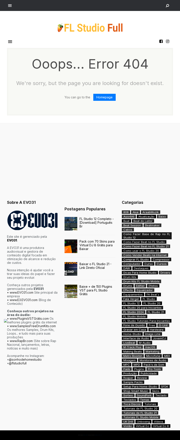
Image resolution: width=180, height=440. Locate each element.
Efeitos (153, 285)
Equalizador (145, 290)
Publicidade (149, 373)
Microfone (153, 356)
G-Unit (163, 325)
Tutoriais (150, 404)
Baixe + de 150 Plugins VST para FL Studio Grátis (95, 290)
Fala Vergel (131, 299)
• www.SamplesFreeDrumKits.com (31, 326)
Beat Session (132, 225)
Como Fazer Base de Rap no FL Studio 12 (146, 235)
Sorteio (128, 395)
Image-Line (152, 334)
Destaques (141, 268)
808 (126, 212)
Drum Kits (129, 277)
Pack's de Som (154, 364)
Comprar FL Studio (136, 259)
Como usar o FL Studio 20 (141, 250)
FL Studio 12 (131, 303)
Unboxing (143, 421)
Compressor (161, 259)
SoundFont (144, 395)
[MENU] (10, 5)
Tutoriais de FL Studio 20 (140, 408)
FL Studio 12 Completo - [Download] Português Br (96, 222)
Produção (130, 373)
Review (142, 378)
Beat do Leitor (143, 221)
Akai (136, 212)
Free (152, 325)
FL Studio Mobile (134, 316)
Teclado (161, 395)
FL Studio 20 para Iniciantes (142, 307)
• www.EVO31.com (20, 292)
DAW (126, 268)
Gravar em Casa (134, 329)
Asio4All (128, 216)
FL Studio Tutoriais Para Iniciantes (146, 321)
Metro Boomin (132, 356)
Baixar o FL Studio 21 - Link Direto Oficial (95, 266)
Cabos (127, 229)
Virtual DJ (142, 426)
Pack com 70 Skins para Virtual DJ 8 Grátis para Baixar (97, 245)
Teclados (129, 399)
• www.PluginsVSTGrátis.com (28, 318)
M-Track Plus (132, 347)
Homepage (104, 97)
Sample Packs (133, 382)
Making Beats (132, 351)
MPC (126, 364)
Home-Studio (132, 334)
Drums (127, 285)
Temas (144, 399)
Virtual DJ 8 (161, 426)
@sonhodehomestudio (25, 359)
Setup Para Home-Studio (140, 386)
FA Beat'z (153, 294)
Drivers (165, 272)
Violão (127, 426)
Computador (131, 264)
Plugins (139, 369)
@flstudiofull (18, 363)
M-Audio (145, 342)
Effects (128, 290)
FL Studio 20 (152, 303)
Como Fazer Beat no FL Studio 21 (146, 246)
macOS (150, 347)
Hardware (157, 329)
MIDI (167, 356)
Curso (148, 264)
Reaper (128, 378)
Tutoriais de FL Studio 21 (140, 413)
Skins (155, 391)
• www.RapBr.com (20, 341)
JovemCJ (159, 338)
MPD (137, 364)
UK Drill (128, 421)
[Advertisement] (90, 160)
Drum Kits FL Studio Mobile (141, 281)
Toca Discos (131, 404)
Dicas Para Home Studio (140, 272)
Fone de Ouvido (134, 325)
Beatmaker (152, 225)
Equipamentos (133, 294)
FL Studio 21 (156, 312)
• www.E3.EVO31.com (22, 300)
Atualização (146, 216)
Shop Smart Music (135, 391)
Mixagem (129, 360)
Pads (126, 369)
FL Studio (149, 299)
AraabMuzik (150, 212)
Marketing (152, 351)
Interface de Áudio (136, 338)
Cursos (162, 264)
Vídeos (158, 421)
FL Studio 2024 (133, 312)
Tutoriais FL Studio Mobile (140, 417)
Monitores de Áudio (153, 360)
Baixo (162, 216)
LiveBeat (129, 342)
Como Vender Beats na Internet (145, 255)
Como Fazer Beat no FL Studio (144, 242)
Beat (126, 221)
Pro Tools (154, 369)
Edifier (140, 285)
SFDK (164, 386)
